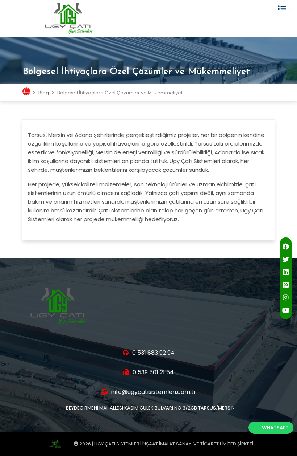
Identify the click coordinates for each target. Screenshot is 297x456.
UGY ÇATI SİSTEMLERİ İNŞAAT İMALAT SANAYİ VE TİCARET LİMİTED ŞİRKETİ (173, 443)
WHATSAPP (275, 427)
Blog (43, 92)
